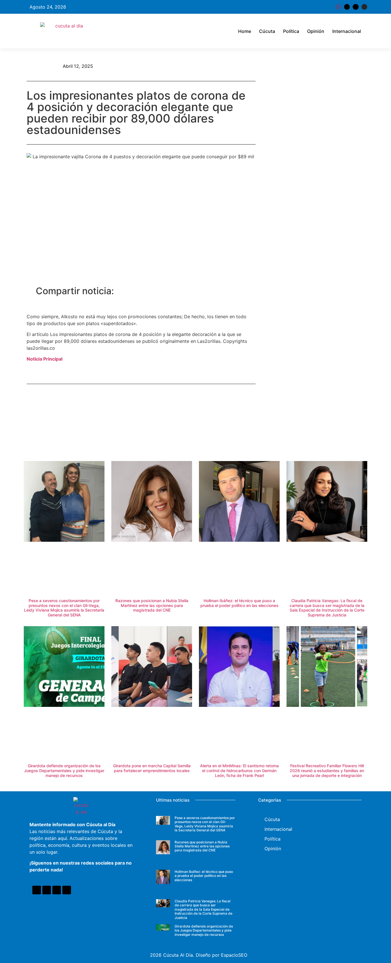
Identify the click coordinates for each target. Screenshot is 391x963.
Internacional (346, 31)
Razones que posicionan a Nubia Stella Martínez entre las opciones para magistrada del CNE (151, 605)
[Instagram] (364, 7)
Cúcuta (267, 31)
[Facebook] (36, 890)
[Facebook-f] (338, 7)
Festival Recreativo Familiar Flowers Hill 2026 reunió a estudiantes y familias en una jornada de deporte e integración (327, 770)
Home (244, 31)
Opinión (315, 31)
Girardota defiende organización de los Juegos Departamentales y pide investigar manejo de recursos (64, 770)
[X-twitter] (347, 7)
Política (291, 31)
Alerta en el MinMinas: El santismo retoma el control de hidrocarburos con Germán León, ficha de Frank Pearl (239, 770)
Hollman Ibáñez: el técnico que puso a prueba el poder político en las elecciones (239, 603)
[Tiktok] (355, 7)
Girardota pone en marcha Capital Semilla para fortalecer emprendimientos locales (152, 768)
